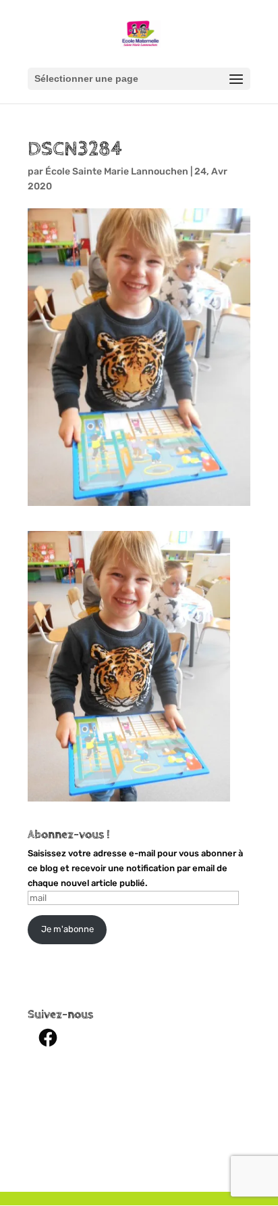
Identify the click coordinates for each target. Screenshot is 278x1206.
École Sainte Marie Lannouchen (116, 171)
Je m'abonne (67, 929)
